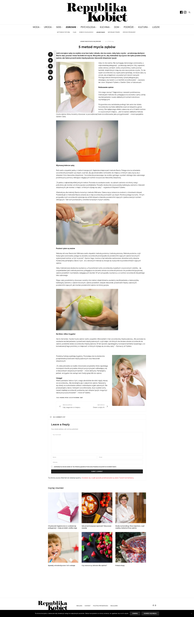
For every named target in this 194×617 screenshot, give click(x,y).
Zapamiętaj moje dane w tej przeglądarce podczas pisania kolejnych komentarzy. (85, 466)
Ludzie (156, 27)
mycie (66, 397)
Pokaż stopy (120, 565)
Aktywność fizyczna (63, 32)
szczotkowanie (74, 397)
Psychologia (88, 27)
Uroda (48, 27)
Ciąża (74, 32)
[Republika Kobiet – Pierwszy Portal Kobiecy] (97, 12)
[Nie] (191, 613)
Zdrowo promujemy (129, 32)
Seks (58, 27)
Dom (116, 27)
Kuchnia (105, 27)
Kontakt (88, 606)
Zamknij (135, 613)
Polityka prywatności (100, 606)
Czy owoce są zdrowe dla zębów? (94, 565)
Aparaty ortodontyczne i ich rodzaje (61, 565)
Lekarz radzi (84, 41)
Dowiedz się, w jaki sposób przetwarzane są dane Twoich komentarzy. (108, 478)
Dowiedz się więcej (150, 613)
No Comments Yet (59, 417)
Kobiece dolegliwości (86, 32)
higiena (62, 397)
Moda (36, 27)
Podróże (129, 27)
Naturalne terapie (114, 32)
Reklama (79, 606)
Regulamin (114, 606)
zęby (81, 397)
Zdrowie (71, 27)
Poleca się (92, 41)
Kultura (143, 27)
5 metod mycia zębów (97, 47)
